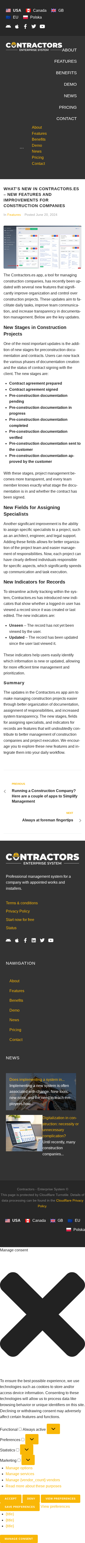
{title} (10, 1514)
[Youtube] (42, 26)
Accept (11, 1498)
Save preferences (20, 1506)
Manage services (20, 1474)
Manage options (19, 1468)
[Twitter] (33, 26)
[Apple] (16, 26)
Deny (31, 1498)
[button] (42, 1315)
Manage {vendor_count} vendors (33, 1480)
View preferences (61, 1498)
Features (14, 215)
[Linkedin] (33, 940)
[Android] (8, 26)
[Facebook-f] (25, 26)
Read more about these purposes (33, 1486)
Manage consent (19, 1538)
